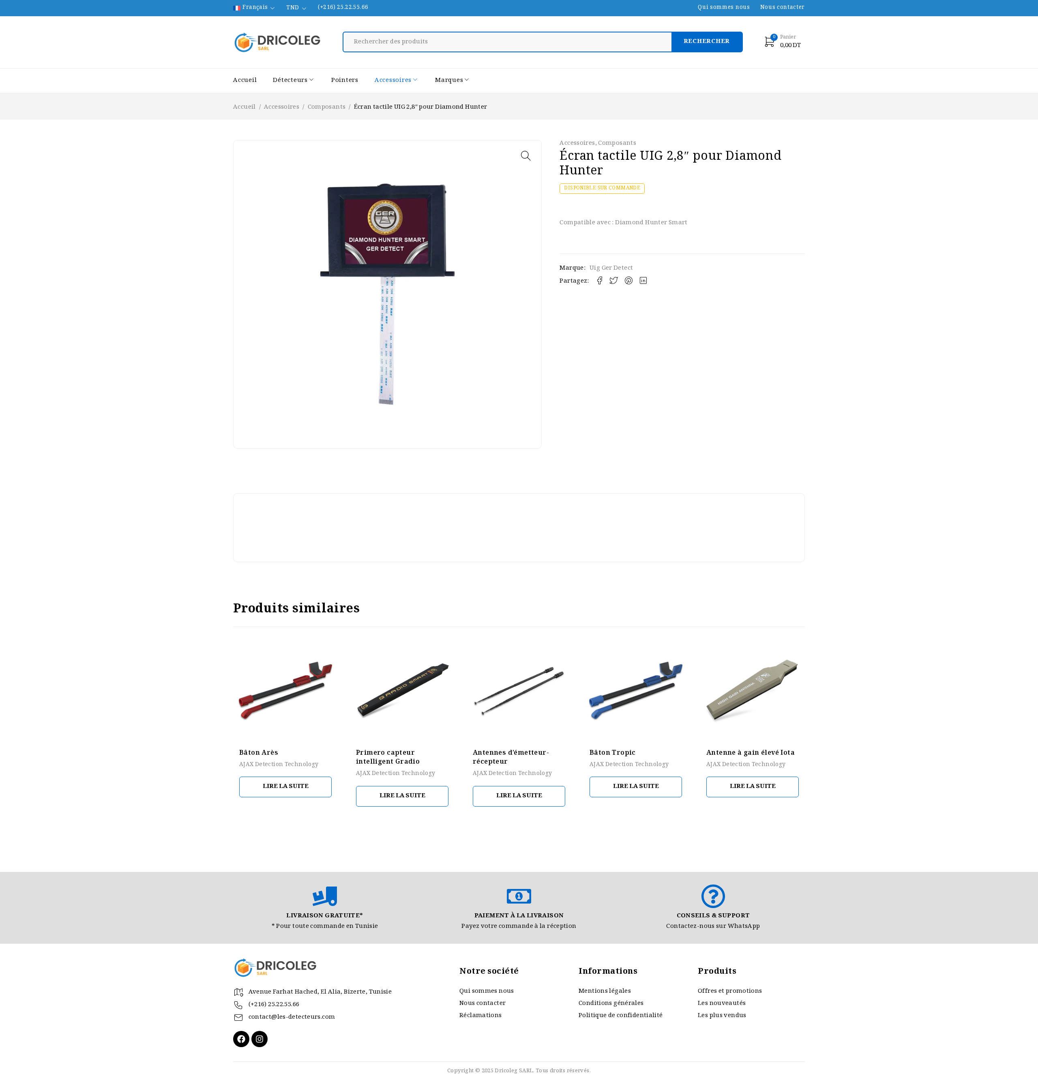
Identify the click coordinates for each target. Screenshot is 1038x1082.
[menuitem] (254, 8)
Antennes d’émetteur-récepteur (511, 758)
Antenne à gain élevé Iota (750, 753)
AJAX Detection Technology (278, 765)
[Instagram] (259, 1039)
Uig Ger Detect (611, 268)
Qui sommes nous (724, 8)
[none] (254, 8)
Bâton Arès (258, 753)
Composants (327, 107)
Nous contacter (782, 8)
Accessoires (281, 107)
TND (292, 8)
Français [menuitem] (255, 8)
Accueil (244, 107)
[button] (526, 156)
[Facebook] (241, 1039)
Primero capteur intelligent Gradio (388, 758)
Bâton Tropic (613, 753)
